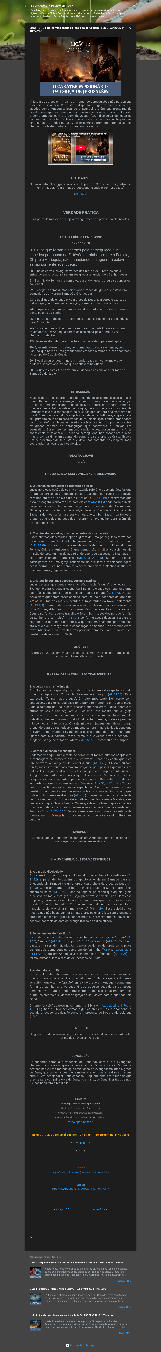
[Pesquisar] (134, 7)
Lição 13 (97, 1209)
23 (121, 949)
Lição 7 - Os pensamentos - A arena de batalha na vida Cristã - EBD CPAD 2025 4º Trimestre (77, 1262)
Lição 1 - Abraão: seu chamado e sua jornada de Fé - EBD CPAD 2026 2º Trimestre (71, 1315)
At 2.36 (99, 783)
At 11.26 (97, 908)
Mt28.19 (83, 558)
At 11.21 (72, 617)
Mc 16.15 (86, 740)
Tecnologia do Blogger (82, 1345)
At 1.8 (97, 558)
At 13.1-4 (37, 605)
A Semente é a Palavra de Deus (52, 6)
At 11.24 (60, 892)
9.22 (123, 783)
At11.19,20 (38, 545)
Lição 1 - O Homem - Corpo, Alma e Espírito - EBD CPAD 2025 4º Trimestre (68, 1289)
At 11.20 (80, 193)
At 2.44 (57, 941)
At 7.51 (80, 795)
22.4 (128, 949)
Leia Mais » (124, 1280)
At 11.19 (100, 498)
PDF (80, 1151)
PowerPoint (80, 1143)
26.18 (58, 811)
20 (63, 811)
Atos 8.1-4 (98, 502)
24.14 (33, 954)
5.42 (109, 783)
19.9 (117, 949)
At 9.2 (108, 949)
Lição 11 (64, 1209)
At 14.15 (47, 811)
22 (39, 954)
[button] (129, 28)
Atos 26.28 (109, 1005)
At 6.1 (86, 941)
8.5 (116, 783)
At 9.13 (112, 941)
